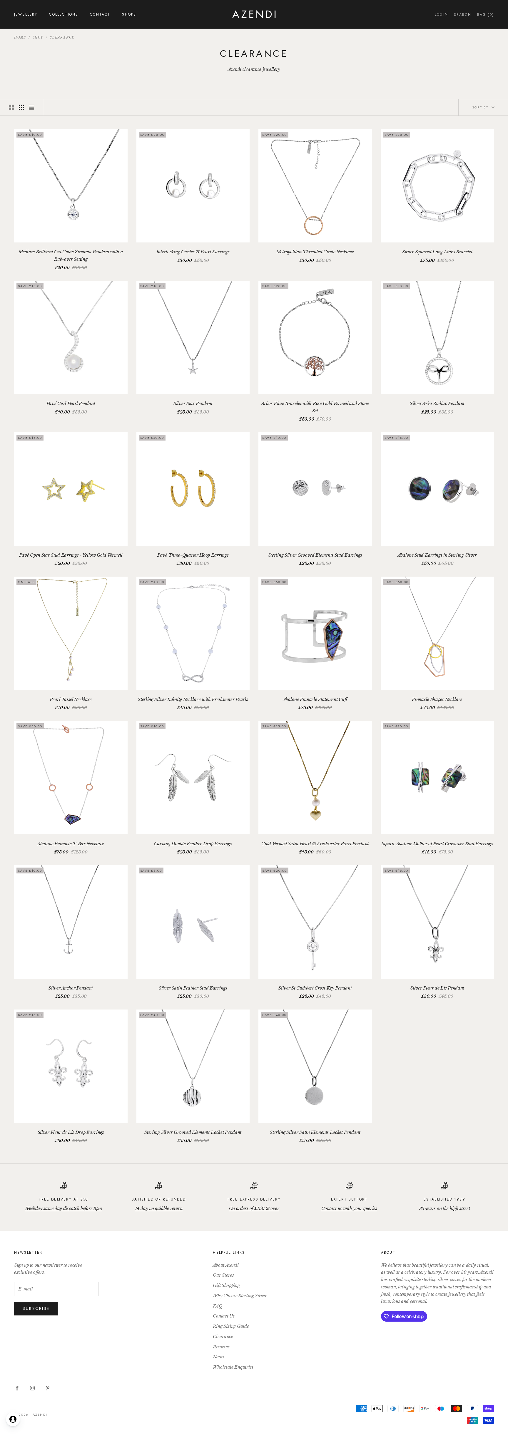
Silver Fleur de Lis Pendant (437, 988)
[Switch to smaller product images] (21, 107)
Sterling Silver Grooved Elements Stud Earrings (315, 555)
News (218, 1357)
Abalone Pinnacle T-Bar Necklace (70, 843)
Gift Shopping (226, 1285)
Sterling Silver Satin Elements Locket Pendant (315, 1132)
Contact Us (223, 1316)
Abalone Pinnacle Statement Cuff (315, 699)
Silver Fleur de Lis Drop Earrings (71, 1132)
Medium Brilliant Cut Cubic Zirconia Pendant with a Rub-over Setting (71, 255)
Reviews (221, 1347)
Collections (63, 14)
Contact (100, 14)
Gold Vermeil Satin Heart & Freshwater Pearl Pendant (315, 843)
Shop (38, 37)
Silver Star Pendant (192, 403)
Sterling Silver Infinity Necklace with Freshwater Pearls (193, 699)
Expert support (349, 1199)
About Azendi (225, 1265)
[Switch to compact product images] (31, 107)
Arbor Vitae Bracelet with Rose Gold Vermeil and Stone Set (315, 407)
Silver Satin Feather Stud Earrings (193, 988)
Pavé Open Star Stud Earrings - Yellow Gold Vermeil (71, 555)
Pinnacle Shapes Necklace (437, 699)
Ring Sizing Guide (231, 1326)
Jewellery (25, 14)
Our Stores (223, 1275)
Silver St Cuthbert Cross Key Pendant (315, 988)
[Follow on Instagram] (32, 1388)
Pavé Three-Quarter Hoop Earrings (192, 555)
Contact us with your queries (349, 1208)
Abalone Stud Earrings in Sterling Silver (437, 555)
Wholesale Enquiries (233, 1367)
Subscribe (36, 1308)
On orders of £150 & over (254, 1208)
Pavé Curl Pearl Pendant (70, 403)
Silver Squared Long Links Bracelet (437, 252)
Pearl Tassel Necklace (71, 699)
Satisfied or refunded (159, 1199)
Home (20, 37)
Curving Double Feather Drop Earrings (193, 843)
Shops (129, 14)
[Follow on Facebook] (17, 1388)
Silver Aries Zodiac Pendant (437, 403)
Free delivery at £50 (63, 1199)
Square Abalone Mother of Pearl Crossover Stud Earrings (437, 843)
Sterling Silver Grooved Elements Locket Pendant (192, 1132)
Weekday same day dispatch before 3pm (63, 1208)
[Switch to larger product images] (11, 107)
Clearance (62, 37)
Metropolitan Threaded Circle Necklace (315, 252)
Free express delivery (254, 1199)
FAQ (217, 1306)
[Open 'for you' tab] (13, 1419)
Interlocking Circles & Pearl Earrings (193, 252)
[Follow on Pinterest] (48, 1388)
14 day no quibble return (159, 1208)
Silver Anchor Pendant (71, 988)
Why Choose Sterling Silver (240, 1295)
